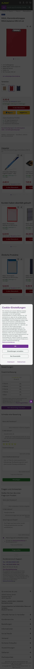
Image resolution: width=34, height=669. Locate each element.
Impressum (10, 362)
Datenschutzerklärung (8, 342)
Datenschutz (21, 362)
